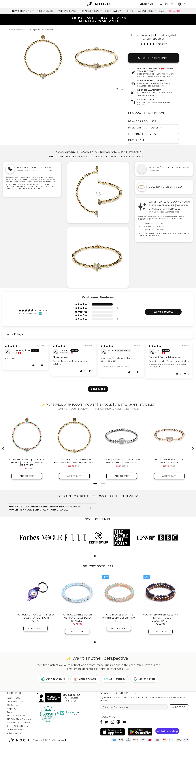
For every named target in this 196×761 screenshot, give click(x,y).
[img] (11, 346)
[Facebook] (101, 722)
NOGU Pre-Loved (16, 715)
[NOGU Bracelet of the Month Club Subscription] (118, 592)
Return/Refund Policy (17, 726)
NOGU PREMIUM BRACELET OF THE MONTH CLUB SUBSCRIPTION (160, 617)
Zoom (121, 89)
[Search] (161, 4)
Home (10, 30)
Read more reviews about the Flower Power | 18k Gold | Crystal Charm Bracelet (163, 235)
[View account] (171, 4)
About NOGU (13, 698)
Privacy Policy (14, 733)
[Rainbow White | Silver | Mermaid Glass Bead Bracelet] (77, 592)
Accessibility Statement (19, 722)
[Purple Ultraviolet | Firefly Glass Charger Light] (35, 592)
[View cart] (185, 4)
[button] (81, 304)
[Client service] (166, 4)
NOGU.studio (98, 4)
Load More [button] (98, 388)
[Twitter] (106, 722)
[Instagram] (112, 722)
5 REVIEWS (161, 44)
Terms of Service (15, 729)
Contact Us (12, 705)
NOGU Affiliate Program (19, 719)
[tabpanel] (28, 537)
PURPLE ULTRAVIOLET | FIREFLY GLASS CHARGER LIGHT (35, 616)
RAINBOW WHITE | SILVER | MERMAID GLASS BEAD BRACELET (77, 617)
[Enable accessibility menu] (179, 4)
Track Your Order (15, 701)
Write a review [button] (163, 311)
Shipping (11, 708)
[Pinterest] (118, 722)
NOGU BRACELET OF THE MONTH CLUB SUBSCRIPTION (119, 616)
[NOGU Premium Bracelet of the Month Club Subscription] (160, 592)
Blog (9, 712)
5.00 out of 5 (41, 310)
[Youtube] (124, 722)
